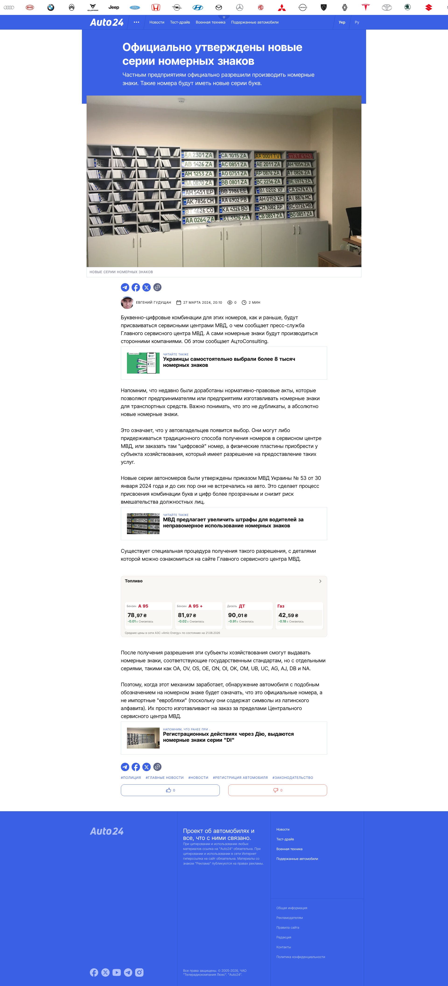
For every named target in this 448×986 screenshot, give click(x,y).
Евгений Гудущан (153, 303)
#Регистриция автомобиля (240, 778)
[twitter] (146, 287)
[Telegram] (128, 972)
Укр (342, 22)
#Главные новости (165, 778)
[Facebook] (94, 972)
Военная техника (210, 22)
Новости (157, 22)
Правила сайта (287, 928)
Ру (357, 22)
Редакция (283, 937)
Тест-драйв (180, 22)
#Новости (198, 778)
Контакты (283, 947)
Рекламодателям (289, 918)
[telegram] (125, 287)
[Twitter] (105, 972)
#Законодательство (293, 778)
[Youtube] (116, 972)
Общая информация (291, 908)
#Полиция (131, 778)
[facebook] (136, 287)
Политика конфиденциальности (300, 957)
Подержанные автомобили (255, 22)
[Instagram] (139, 972)
